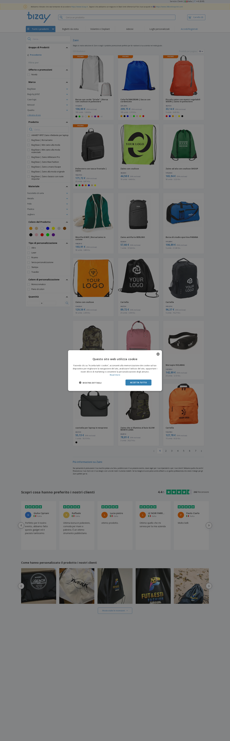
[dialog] (115, 370)
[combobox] (158, 354)
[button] (90, 383)
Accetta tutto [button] (138, 382)
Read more (115, 374)
